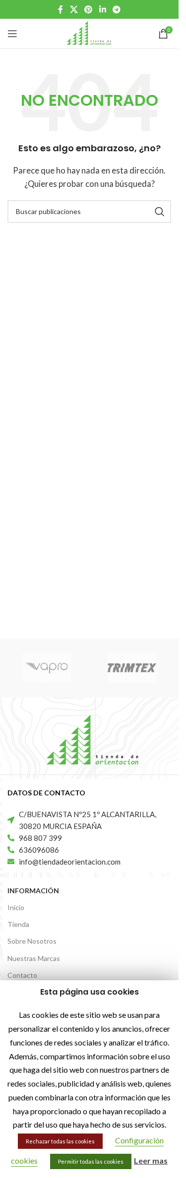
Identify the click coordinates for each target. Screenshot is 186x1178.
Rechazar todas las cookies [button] (60, 1141)
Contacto (22, 975)
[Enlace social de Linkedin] (102, 9)
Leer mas (151, 1160)
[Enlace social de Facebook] (60, 9)
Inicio (15, 907)
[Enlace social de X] (73, 9)
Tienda (18, 924)
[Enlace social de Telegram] (116, 9)
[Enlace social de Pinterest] (88, 9)
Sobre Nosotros (32, 941)
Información (33, 890)
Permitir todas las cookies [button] (91, 1161)
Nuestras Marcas (33, 958)
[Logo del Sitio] (89, 32)
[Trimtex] (132, 668)
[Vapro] (46, 668)
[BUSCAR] (159, 211)
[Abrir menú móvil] (12, 34)
